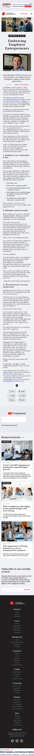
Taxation (17, 662)
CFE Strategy (17, 704)
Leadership (17, 644)
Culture (22, 35)
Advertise (17, 716)
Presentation (17, 626)
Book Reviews (17, 672)
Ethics (17, 656)
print (23, 400)
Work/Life (17, 632)
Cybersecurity (17, 686)
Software (17, 692)
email (13, 400)
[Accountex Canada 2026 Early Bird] (17, 5)
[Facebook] (21, 740)
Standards (17, 660)
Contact (17, 718)
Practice (17, 658)
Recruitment (17, 628)
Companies (17, 674)
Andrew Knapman (17, 706)
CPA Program (17, 699)
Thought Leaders (17, 678)
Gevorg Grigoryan (17, 708)
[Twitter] (12, 740)
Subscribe (24, 13)
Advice (17, 623)
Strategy (17, 646)
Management (13, 35)
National (17, 614)
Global (17, 612)
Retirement (17, 630)
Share (23, 391)
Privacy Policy (17, 720)
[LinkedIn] (17, 740)
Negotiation (17, 688)
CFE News (17, 702)
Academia (17, 653)
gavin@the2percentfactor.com (13, 381)
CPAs (17, 676)
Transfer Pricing (17, 665)
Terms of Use (17, 725)
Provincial (17, 616)
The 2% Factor (8, 374)
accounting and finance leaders (14, 99)
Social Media (17, 690)
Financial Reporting (17, 642)
